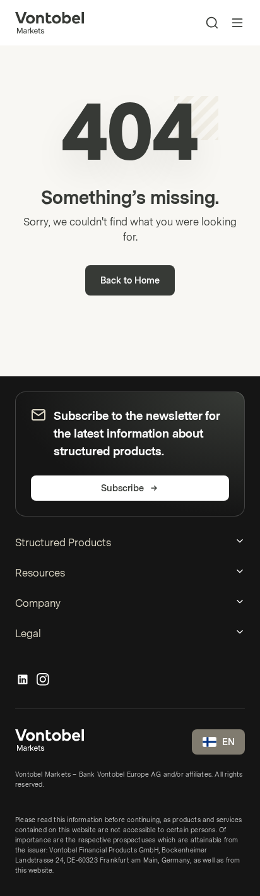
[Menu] (237, 23)
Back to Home (130, 280)
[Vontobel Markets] (49, 22)
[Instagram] (42, 680)
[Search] (212, 23)
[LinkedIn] (22, 680)
